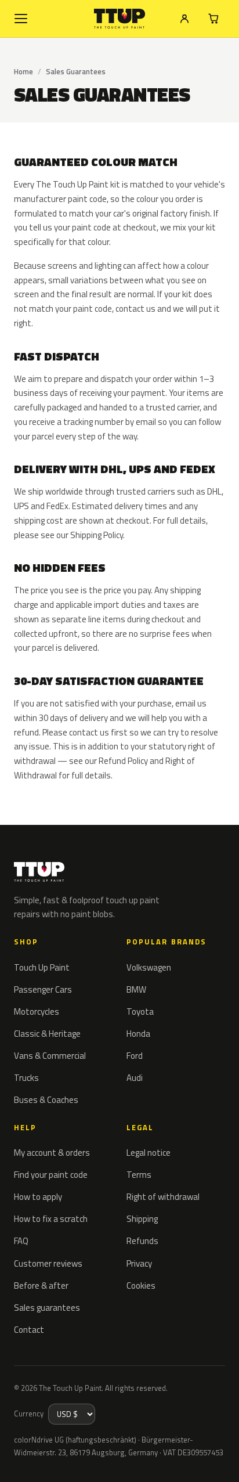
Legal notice (148, 1152)
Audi (134, 1077)
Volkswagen (148, 967)
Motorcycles (36, 1011)
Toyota (140, 1011)
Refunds (142, 1240)
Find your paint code (51, 1174)
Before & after (41, 1285)
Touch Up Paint (42, 967)
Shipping (142, 1218)
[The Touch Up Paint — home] (120, 19)
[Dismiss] (221, 1460)
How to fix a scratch (51, 1218)
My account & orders (52, 1152)
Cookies (140, 1285)
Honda (138, 1033)
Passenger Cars (43, 989)
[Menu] (20, 18)
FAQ (21, 1240)
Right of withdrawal (163, 1196)
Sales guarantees (47, 1307)
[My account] (184, 18)
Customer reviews (48, 1263)
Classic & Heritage (47, 1033)
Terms (138, 1174)
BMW (136, 989)
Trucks (26, 1077)
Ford (134, 1055)
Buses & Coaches (46, 1099)
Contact (29, 1329)
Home (23, 71)
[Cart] (213, 18)
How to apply (38, 1196)
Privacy (139, 1263)
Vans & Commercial (50, 1055)
